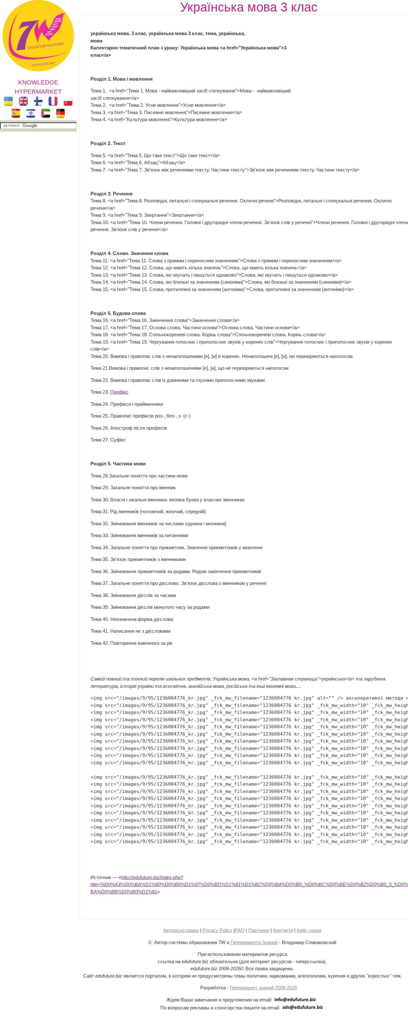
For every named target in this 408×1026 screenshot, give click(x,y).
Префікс (119, 392)
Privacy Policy (217, 930)
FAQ (239, 930)
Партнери (258, 930)
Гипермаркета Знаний (254, 942)
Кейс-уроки (309, 930)
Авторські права (181, 930)
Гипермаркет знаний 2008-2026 (263, 987)
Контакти (283, 930)
